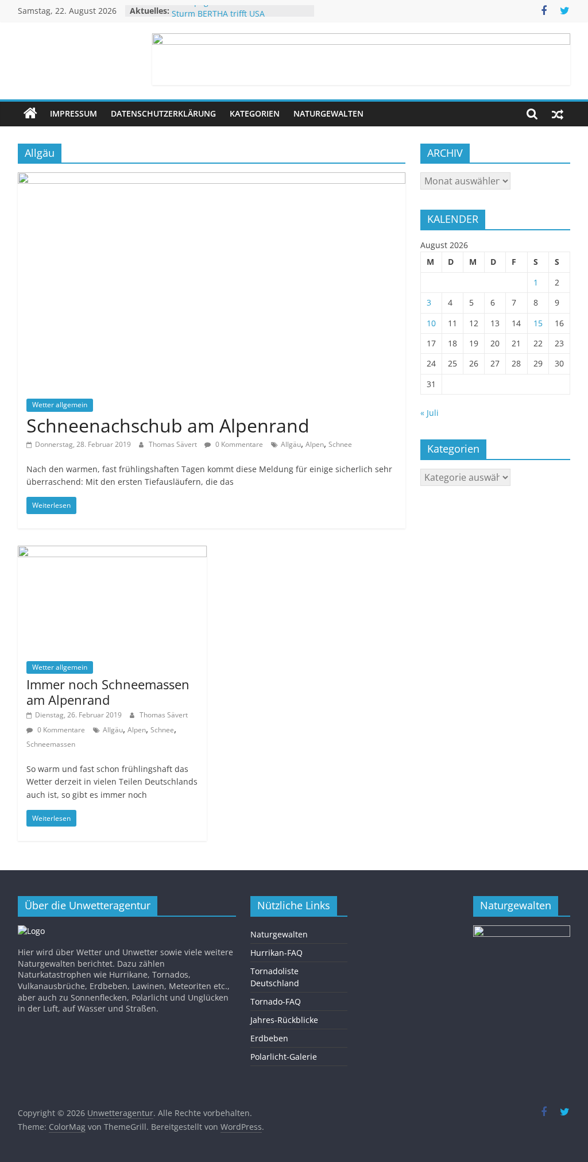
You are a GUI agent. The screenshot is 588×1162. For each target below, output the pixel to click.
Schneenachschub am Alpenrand (168, 425)
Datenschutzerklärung (163, 113)
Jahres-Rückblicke (284, 1019)
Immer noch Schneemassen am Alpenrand (107, 691)
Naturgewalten (328, 113)
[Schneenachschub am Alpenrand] (211, 179)
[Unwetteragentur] (30, 114)
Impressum (73, 113)
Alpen (314, 444)
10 (431, 323)
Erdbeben (269, 1038)
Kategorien (255, 113)
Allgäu (291, 444)
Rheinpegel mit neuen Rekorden (234, 8)
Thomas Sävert (174, 444)
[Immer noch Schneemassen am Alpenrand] (112, 552)
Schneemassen (50, 744)
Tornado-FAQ (275, 1001)
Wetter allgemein (59, 405)
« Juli (429, 412)
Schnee (340, 444)
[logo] (31, 930)
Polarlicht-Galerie (283, 1056)
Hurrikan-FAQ (276, 952)
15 (538, 323)
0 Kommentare (238, 444)
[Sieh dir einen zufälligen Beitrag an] (557, 114)
